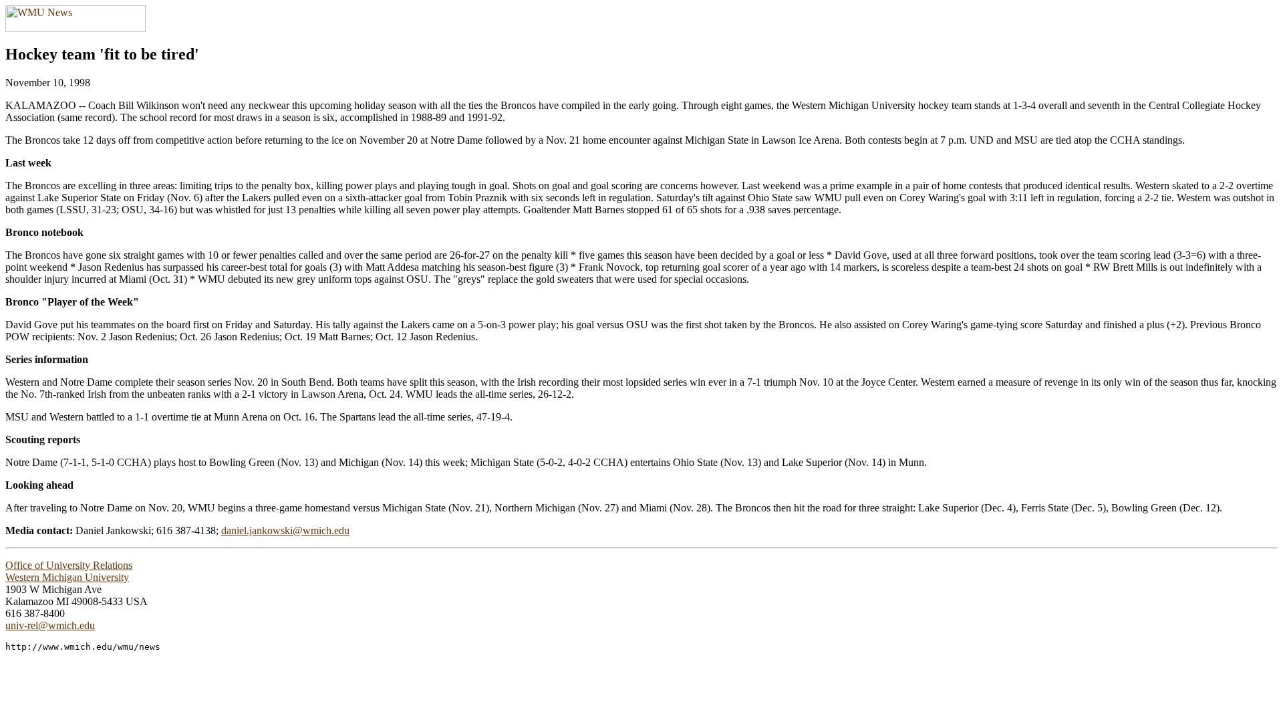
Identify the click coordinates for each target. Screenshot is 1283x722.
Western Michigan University (67, 577)
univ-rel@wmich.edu (50, 625)
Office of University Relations (68, 565)
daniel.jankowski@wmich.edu (285, 530)
